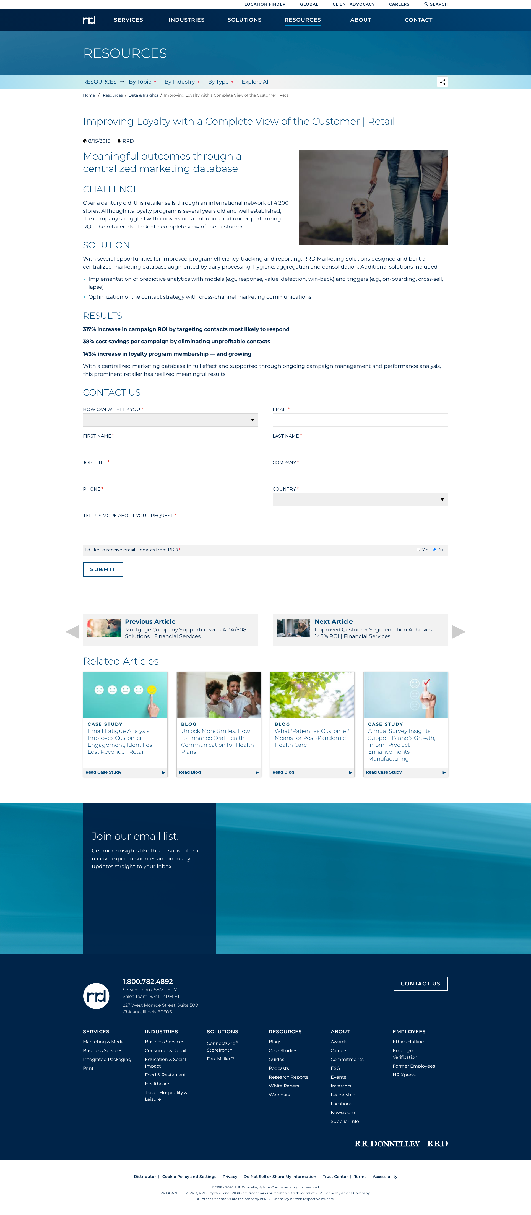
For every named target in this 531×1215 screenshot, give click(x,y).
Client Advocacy (354, 4)
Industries (161, 1032)
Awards (339, 1041)
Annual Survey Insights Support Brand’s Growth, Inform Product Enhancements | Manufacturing (401, 745)
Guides (276, 1059)
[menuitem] (129, 22)
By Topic (140, 82)
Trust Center (335, 1176)
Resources (100, 82)
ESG (335, 1068)
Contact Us (421, 983)
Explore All (256, 82)
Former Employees (414, 1066)
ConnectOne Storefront (222, 1046)
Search (439, 4)
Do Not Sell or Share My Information (280, 1176)
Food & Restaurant (165, 1075)
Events (338, 1077)
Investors (341, 1086)
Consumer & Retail (165, 1050)
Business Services (102, 1050)
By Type (218, 82)
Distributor (145, 1176)
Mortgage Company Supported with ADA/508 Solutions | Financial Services (185, 628)
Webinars (279, 1094)
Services (96, 1032)
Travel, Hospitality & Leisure (166, 1096)
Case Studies (283, 1050)
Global (309, 4)
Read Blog (220, 772)
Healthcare (157, 1083)
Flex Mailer (220, 1059)
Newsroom (343, 1112)
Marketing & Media (104, 1041)
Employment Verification (407, 1054)
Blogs (275, 1041)
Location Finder (265, 4)
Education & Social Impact (165, 1063)
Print (88, 1068)
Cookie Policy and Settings (189, 1176)
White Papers (284, 1086)
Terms (360, 1176)
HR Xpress (404, 1075)
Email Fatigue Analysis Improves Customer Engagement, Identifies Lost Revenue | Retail (120, 741)
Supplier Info (345, 1121)
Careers (399, 4)
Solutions (222, 1032)
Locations (341, 1103)
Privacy (230, 1176)
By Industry (180, 82)
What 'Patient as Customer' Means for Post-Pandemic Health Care (312, 738)
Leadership (343, 1094)
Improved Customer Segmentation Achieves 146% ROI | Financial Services (373, 628)
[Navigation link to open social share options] (442, 83)
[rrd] (89, 20)
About (340, 1032)
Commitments (347, 1059)
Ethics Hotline (408, 1041)
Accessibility (385, 1176)
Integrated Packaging (107, 1059)
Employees (409, 1032)
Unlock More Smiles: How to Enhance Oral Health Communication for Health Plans (217, 741)
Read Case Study (126, 772)
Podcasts (279, 1068)
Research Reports (288, 1077)
